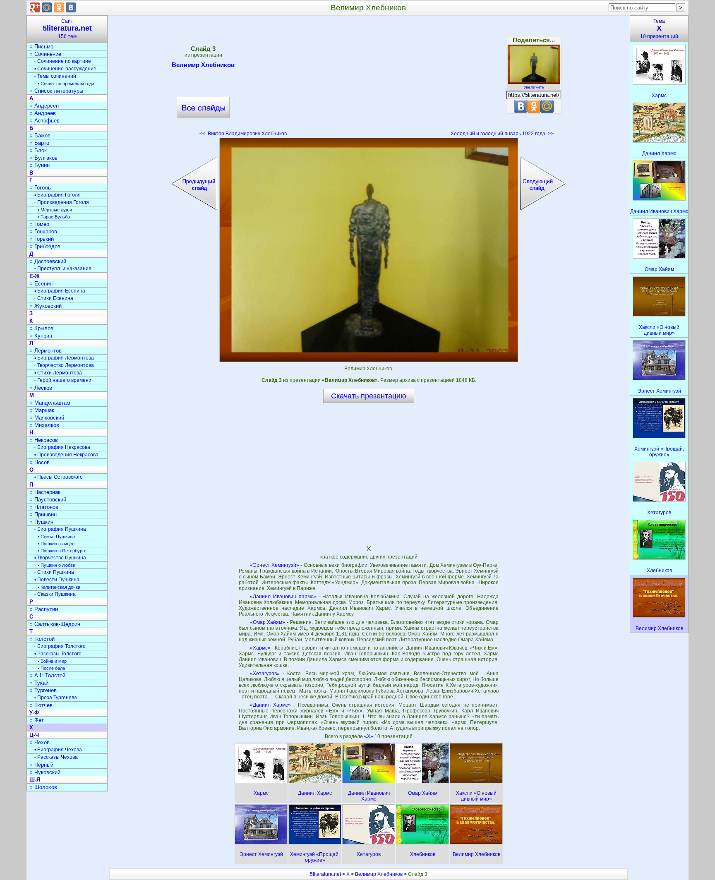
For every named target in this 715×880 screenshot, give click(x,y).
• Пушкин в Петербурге (62, 550)
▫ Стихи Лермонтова (58, 373)
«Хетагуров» (265, 673)
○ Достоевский (47, 261)
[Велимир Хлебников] (368, 250)
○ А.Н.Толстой (47, 675)
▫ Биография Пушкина (60, 529)
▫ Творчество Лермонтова (64, 365)
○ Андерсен (44, 106)
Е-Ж (34, 276)
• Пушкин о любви (56, 565)
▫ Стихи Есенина (53, 298)
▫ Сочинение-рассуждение (65, 69)
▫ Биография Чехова (58, 750)
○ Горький (41, 239)
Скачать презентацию (368, 396)
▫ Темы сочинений (55, 76)
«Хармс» (260, 648)
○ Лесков (40, 388)
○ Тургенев (43, 690)
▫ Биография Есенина (59, 291)
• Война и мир (52, 661)
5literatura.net (325, 874)
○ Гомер (39, 224)
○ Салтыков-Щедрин (54, 624)
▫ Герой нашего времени (62, 380)
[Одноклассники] (59, 7)
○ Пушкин (41, 522)
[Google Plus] (35, 7)
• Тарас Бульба (54, 216)
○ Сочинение (45, 54)
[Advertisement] (368, 79)
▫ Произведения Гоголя (61, 202)
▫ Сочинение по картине (62, 61)
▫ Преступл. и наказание (62, 268)
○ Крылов (41, 328)
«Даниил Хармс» (270, 705)
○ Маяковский (46, 418)
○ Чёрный (41, 765)
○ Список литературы (56, 91)
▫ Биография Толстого (60, 646)
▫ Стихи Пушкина (54, 572)
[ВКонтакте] (71, 7)
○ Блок (38, 150)
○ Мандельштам (49, 403)
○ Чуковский (44, 772)
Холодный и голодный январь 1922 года (502, 134)
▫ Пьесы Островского (58, 477)
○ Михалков (44, 425)
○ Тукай (38, 683)
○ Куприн (40, 336)
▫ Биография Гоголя (57, 195)
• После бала (51, 668)
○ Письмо (41, 46)
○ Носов (39, 462)
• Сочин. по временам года (66, 83)
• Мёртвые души (55, 209)
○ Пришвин (43, 514)
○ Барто (39, 143)
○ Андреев (42, 113)
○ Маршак (41, 410)
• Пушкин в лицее (56, 543)
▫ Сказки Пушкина (55, 594)
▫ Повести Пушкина (56, 580)
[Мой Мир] (47, 7)
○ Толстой (42, 639)
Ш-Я (34, 780)
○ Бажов (39, 135)
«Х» (369, 736)
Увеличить (534, 87)
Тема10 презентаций (659, 28)
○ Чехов (39, 742)
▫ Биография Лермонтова (64, 358)
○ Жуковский (45, 306)
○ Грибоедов (44, 246)
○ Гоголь (40, 188)
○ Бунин (39, 165)
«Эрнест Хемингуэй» (274, 565)
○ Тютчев (41, 705)
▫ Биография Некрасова (62, 447)
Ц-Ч (34, 735)
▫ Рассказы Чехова (56, 757)
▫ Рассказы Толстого (58, 654)
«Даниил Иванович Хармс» (283, 596)
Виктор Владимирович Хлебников (243, 134)
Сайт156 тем (67, 28)
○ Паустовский (47, 499)
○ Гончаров (43, 231)
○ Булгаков (43, 158)
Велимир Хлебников (203, 64)
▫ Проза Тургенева (55, 697)
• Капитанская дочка (59, 587)
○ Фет (36, 720)
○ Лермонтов (45, 351)
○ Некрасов (43, 440)
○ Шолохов (43, 787)
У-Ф (34, 713)
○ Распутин (43, 609)
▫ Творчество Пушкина (60, 558)
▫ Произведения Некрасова (66, 455)
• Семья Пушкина (56, 536)
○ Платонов (43, 507)
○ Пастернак (44, 492)
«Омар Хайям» (268, 622)
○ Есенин (41, 284)
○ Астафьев (44, 120)
